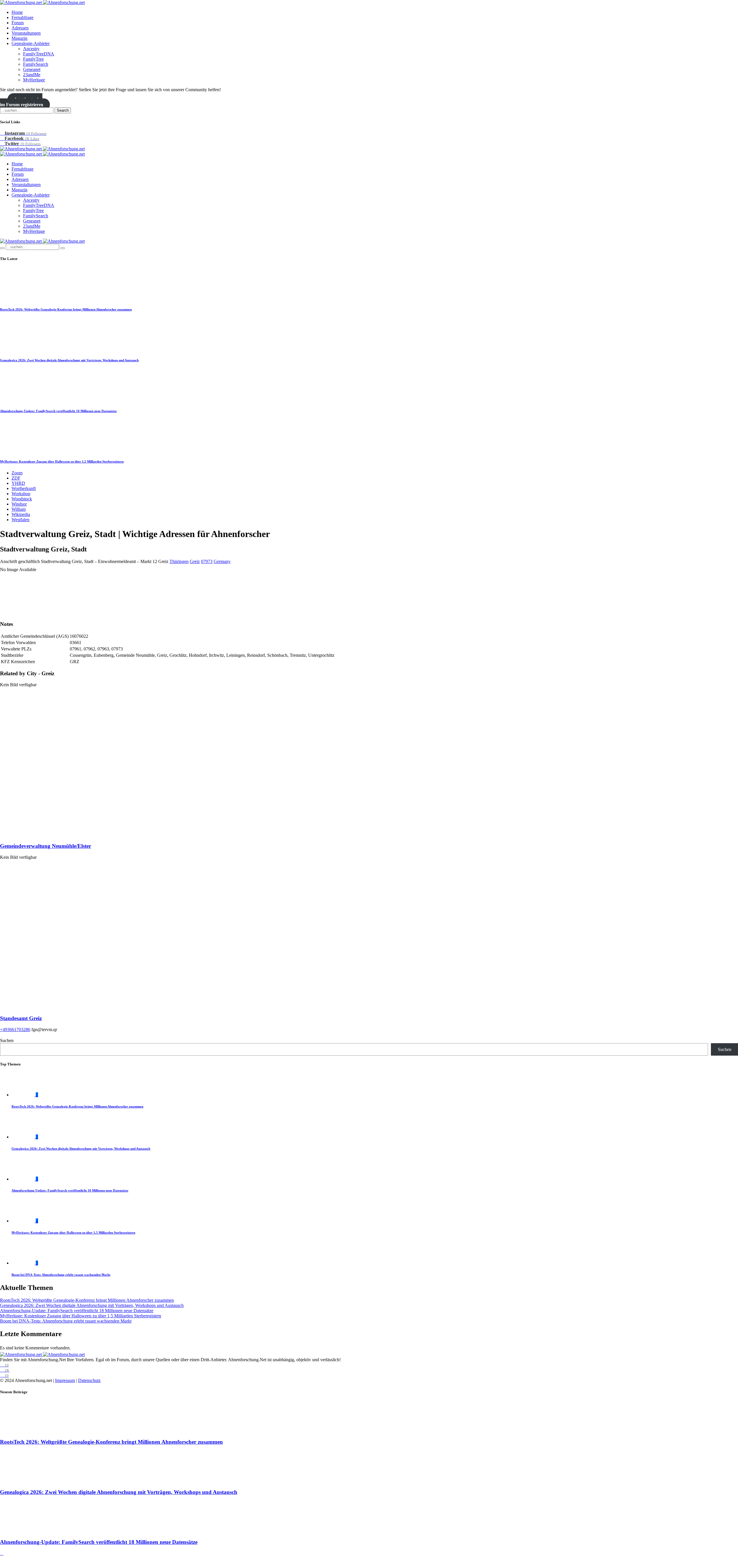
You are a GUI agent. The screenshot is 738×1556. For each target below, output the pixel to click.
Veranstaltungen (26, 33)
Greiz (195, 561)
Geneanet (31, 69)
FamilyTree (33, 59)
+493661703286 (15, 1029)
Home (17, 12)
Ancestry (31, 48)
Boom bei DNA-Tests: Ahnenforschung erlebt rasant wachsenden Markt (61, 1274)
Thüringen (179, 561)
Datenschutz (89, 1380)
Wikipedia (21, 514)
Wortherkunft (24, 488)
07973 (206, 561)
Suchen (7, 1040)
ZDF (16, 478)
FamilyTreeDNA (38, 53)
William (19, 509)
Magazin (19, 38)
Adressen (20, 27)
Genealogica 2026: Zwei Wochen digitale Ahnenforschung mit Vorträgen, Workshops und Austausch (69, 360)
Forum (18, 22)
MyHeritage (34, 79)
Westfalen (20, 519)
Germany (222, 561)
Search (63, 110)
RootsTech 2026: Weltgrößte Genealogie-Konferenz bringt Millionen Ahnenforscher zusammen (66, 309)
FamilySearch (35, 64)
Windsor (19, 504)
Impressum (65, 1380)
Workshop (21, 493)
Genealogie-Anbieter (31, 43)
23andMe (31, 74)
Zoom (17, 472)
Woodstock (22, 498)
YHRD (18, 483)
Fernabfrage (22, 17)
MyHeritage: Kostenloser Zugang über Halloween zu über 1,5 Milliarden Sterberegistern (62, 461)
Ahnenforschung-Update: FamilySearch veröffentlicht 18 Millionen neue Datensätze (58, 411)
